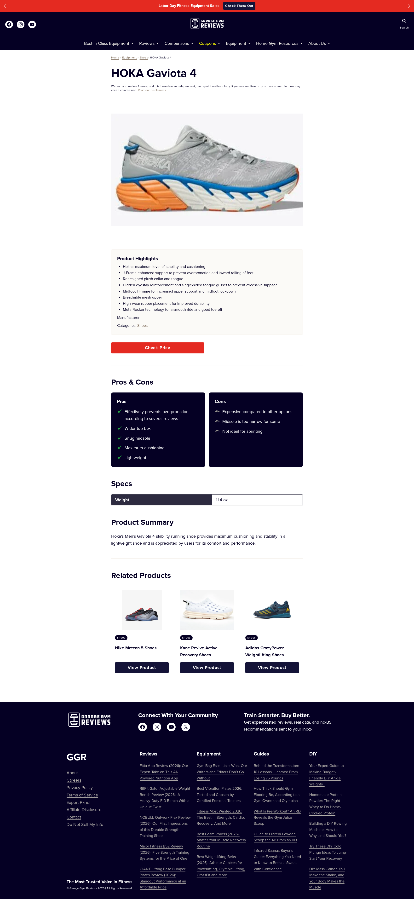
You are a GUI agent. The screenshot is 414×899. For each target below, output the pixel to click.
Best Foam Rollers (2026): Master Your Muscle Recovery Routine (221, 840)
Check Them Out (239, 5)
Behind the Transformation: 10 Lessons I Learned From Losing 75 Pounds (276, 771)
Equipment (129, 57)
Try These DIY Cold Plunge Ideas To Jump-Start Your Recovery (328, 852)
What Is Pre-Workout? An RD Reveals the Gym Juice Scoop (277, 817)
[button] (5, 6)
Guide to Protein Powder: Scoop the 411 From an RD (275, 837)
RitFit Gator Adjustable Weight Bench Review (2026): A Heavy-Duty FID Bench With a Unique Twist (165, 797)
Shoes (144, 57)
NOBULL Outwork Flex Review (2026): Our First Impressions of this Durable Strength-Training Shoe (165, 826)
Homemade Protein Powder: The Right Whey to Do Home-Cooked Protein (325, 804)
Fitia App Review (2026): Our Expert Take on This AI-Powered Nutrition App (164, 771)
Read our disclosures (152, 90)
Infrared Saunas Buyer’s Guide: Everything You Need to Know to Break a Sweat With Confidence (277, 859)
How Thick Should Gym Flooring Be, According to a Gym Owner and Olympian (276, 794)
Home (115, 57)
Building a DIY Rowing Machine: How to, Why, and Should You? (328, 829)
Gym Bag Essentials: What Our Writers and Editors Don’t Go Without (222, 771)
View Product (142, 667)
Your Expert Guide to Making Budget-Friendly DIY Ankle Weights (326, 775)
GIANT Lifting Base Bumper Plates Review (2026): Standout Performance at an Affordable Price (163, 878)
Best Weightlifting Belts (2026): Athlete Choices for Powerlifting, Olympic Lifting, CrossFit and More (221, 866)
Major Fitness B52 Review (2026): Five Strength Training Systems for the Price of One (164, 852)
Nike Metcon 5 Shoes (136, 648)
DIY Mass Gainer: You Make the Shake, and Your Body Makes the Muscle (327, 878)
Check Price (157, 348)
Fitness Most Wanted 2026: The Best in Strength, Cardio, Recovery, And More (221, 817)
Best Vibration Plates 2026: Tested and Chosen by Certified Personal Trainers (219, 794)
